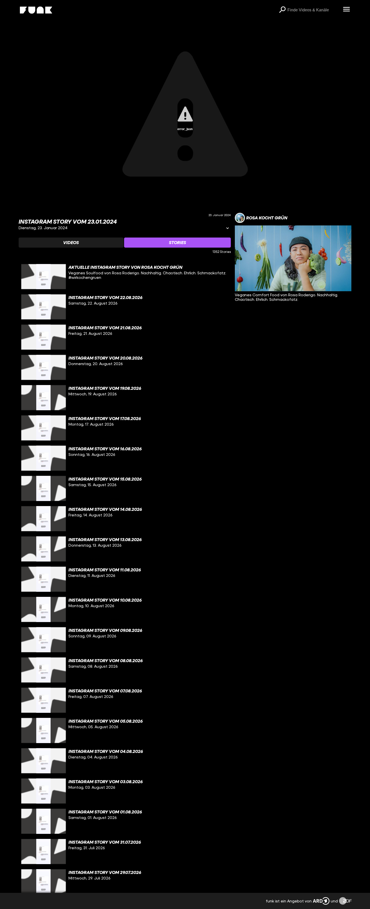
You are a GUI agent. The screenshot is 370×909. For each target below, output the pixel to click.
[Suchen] (282, 10)
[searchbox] (313, 10)
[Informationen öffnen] (227, 228)
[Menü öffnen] (347, 9)
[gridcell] (125, 276)
